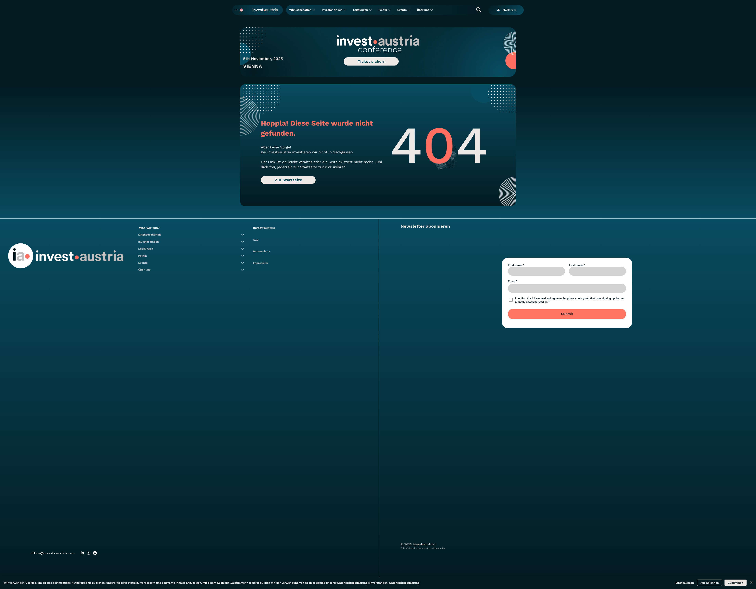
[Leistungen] (243, 248)
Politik (142, 255)
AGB (255, 239)
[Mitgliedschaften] (243, 234)
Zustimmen (735, 582)
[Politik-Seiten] (389, 10)
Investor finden (148, 241)
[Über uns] (243, 269)
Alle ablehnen (709, 582)
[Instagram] (89, 553)
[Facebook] (95, 553)
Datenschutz (261, 251)
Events (142, 262)
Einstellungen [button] (684, 582)
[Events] (243, 262)
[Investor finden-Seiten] (345, 10)
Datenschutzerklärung (404, 582)
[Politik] (243, 255)
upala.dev (440, 548)
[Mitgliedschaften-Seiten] (314, 10)
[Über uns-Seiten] (431, 10)
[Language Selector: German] (239, 10)
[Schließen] (751, 583)
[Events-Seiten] (409, 10)
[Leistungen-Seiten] (370, 10)
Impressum (260, 262)
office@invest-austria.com (53, 553)
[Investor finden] (243, 241)
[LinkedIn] (82, 553)
